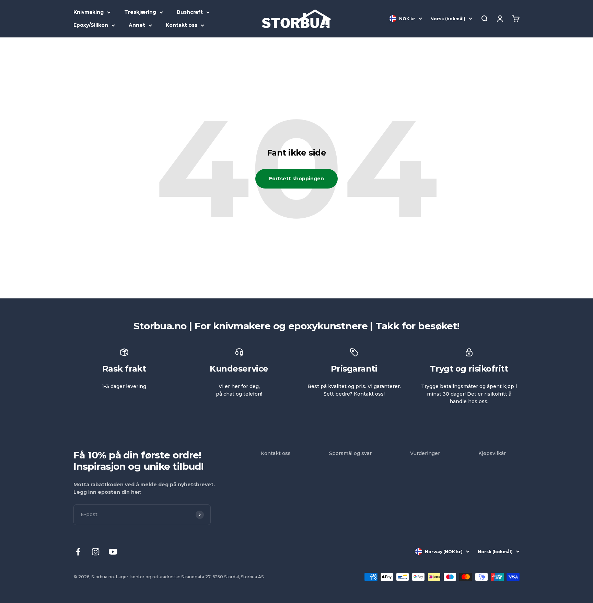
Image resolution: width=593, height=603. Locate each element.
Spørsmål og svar (350, 453)
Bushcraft (190, 12)
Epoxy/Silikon (90, 25)
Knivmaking (88, 12)
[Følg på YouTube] (113, 551)
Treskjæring (140, 12)
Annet (137, 25)
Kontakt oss (181, 25)
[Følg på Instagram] (95, 551)
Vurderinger (425, 453)
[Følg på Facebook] (78, 551)
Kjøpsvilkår (492, 453)
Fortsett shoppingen (296, 178)
